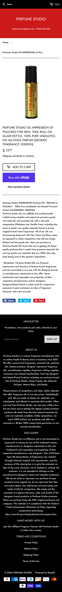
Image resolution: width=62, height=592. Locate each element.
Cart (56, 4)
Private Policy (31, 542)
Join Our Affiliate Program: (16, 526)
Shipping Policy (31, 554)
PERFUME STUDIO (31, 19)
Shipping (7, 156)
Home (5, 42)
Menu (9, 4)
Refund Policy (31, 548)
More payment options (19, 186)
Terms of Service (31, 561)
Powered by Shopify (45, 572)
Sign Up (52, 339)
